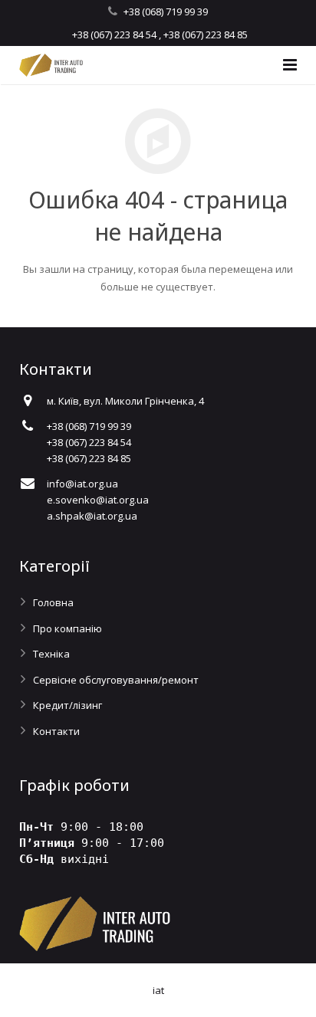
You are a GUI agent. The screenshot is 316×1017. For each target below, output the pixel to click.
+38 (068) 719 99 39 (165, 11)
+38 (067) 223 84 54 (114, 34)
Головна (53, 602)
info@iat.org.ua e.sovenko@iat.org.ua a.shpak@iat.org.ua (98, 500)
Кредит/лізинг (67, 705)
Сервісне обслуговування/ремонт (116, 680)
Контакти (56, 731)
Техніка (51, 654)
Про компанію (67, 628)
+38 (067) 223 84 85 (205, 34)
